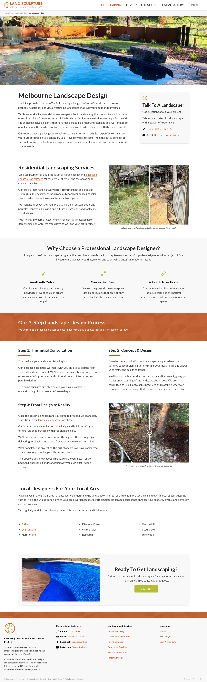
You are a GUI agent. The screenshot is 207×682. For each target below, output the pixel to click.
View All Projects (168, 641)
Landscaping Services (19, 13)
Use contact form (75, 636)
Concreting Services (117, 647)
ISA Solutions (78, 679)
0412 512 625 (163, 129)
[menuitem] (111, 5)
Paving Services (115, 641)
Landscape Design (116, 631)
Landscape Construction (119, 636)
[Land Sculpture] (23, 5)
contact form (171, 135)
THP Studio (67, 679)
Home (6, 13)
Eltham (26, 524)
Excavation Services (117, 652)
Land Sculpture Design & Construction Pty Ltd (40, 679)
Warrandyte (29, 529)
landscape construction (51, 420)
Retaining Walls (115, 657)
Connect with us (79, 641)
